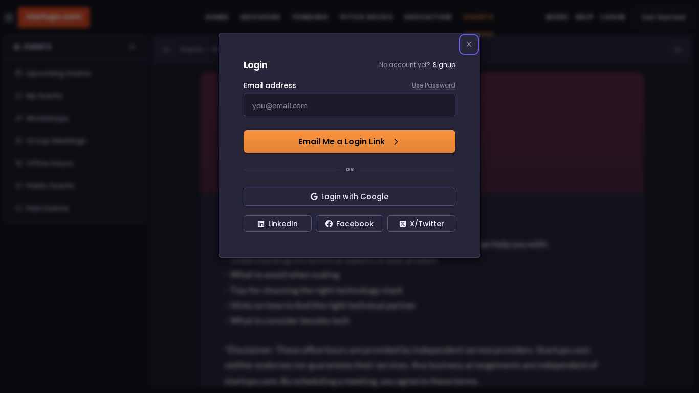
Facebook (355, 224)
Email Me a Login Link (341, 141)
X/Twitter (427, 224)
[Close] (469, 44)
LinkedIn (283, 224)
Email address (270, 85)
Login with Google (354, 196)
